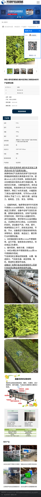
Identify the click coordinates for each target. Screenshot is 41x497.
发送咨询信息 (22, 111)
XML (32, 492)
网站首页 (17, 26)
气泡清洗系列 (32, 26)
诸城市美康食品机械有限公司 (23, 492)
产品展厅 (24, 26)
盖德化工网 (13, 494)
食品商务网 (7, 494)
